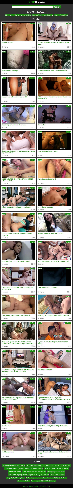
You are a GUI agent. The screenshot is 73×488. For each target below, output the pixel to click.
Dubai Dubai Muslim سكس (35, 478)
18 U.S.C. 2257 (45, 486)
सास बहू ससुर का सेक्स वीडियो (56, 472)
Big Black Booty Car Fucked (39, 475)
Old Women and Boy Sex (35, 465)
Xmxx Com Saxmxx (57, 475)
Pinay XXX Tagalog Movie (18, 475)
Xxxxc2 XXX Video (52, 465)
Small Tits (27, 15)
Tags (30, 486)
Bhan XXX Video (24, 481)
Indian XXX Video (15, 472)
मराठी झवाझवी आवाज (37, 469)
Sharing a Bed (24, 469)
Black (56, 15)
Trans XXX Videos (11, 469)
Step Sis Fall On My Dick (16, 478)
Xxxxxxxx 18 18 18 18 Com (56, 478)
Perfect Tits (36, 15)
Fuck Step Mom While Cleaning (13, 465)
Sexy (11, 15)
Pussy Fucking (48, 15)
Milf (6, 15)
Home (25, 486)
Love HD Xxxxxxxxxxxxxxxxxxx (34, 472)
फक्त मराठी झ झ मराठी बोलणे (60, 469)
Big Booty (18, 15)
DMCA (35, 486)
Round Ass (64, 15)
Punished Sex (66, 465)
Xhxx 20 (47, 469)
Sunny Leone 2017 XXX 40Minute (43, 481)
